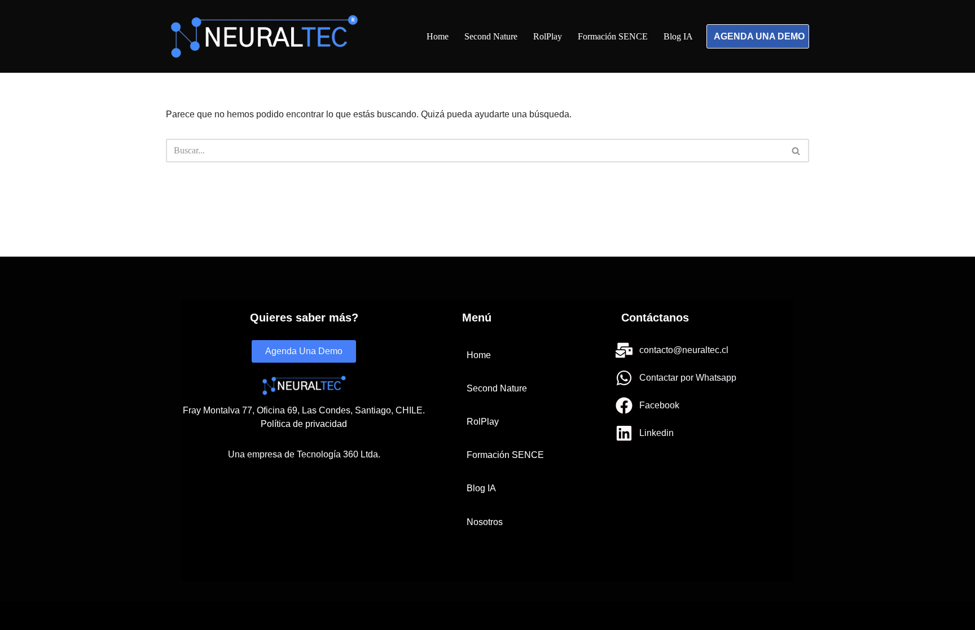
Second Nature (490, 36)
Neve (175, 615)
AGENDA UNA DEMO (759, 36)
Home (438, 36)
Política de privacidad (304, 424)
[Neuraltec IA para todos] (264, 36)
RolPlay (547, 36)
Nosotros (485, 522)
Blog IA (678, 36)
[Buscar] (796, 150)
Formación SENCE (613, 36)
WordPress (279, 615)
